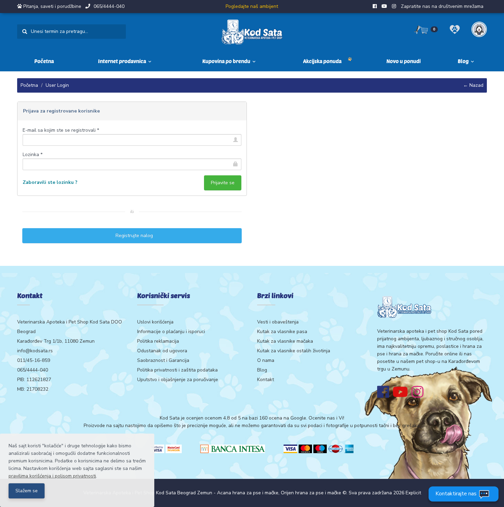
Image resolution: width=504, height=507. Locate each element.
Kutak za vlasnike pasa (282, 331)
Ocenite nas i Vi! (326, 418)
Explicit (413, 493)
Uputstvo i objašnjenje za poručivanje (177, 379)
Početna (44, 61)
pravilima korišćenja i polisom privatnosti (52, 476)
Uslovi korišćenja (155, 322)
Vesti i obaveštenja (278, 322)
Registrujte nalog (132, 235)
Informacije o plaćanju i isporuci (171, 331)
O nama (265, 360)
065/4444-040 (109, 6)
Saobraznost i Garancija (163, 360)
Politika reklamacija (158, 341)
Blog (262, 370)
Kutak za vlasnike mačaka (285, 341)
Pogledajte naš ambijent (252, 6)
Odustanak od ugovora (162, 350)
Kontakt (265, 379)
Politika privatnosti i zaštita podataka (177, 370)
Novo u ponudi (403, 61)
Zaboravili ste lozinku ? (50, 182)
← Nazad (473, 85)
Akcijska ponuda (322, 61)
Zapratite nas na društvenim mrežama (442, 6)
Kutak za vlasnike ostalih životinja (293, 350)
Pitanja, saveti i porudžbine (52, 6)
